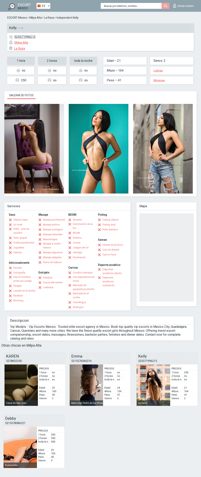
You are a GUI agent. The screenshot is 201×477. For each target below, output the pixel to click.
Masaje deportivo (53, 252)
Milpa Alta (35, 17)
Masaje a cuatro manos (52, 245)
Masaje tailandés (52, 234)
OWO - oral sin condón (21, 230)
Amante (77, 219)
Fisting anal (108, 224)
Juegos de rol (81, 247)
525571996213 (25, 37)
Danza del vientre (52, 282)
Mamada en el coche (81, 295)
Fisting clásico (110, 219)
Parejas (17, 285)
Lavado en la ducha (24, 290)
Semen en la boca (112, 244)
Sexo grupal (20, 237)
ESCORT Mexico (17, 17)
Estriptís (47, 277)
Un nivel (17, 224)
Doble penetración (23, 242)
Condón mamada (82, 272)
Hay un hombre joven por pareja (22, 278)
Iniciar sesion (186, 5)
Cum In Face (109, 254)
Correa (76, 242)
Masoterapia (50, 239)
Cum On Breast (110, 249)
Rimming (18, 300)
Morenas (159, 80)
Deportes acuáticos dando (112, 271)
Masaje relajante (52, 257)
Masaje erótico (51, 224)
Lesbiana (48, 287)
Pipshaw (18, 295)
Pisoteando (79, 257)
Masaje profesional (54, 219)
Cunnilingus (79, 302)
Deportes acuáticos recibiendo (108, 281)
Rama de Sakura (52, 262)
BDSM (76, 232)
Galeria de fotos (21, 95)
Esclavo (77, 237)
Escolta (17, 267)
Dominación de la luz (83, 226)
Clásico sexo (20, 219)
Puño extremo (110, 229)
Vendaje (77, 252)
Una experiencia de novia (83, 278)
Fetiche (17, 252)
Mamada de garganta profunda (83, 287)
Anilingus (78, 307)
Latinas (158, 70)
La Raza (49, 17)
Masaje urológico (53, 229)
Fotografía (19, 272)
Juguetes (18, 247)
